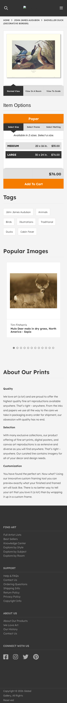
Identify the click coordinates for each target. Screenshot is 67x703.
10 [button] (46, 348)
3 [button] (21, 348)
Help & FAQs (11, 575)
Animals (42, 212)
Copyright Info (12, 600)
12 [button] (53, 348)
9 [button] (42, 348)
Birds (9, 221)
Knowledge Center (14, 543)
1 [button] (14, 348)
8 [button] (39, 348)
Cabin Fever (27, 231)
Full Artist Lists (12, 534)
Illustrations (26, 221)
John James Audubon (18, 212)
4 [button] (25, 348)
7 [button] (35, 348)
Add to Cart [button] (34, 184)
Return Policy (11, 592)
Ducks (9, 231)
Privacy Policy (11, 596)
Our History (10, 629)
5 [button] (28, 348)
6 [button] (32, 348)
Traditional (47, 221)
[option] (33, 300)
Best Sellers (10, 539)
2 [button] (17, 348)
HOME (6, 20)
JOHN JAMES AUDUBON (27, 20)
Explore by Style (13, 547)
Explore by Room (14, 555)
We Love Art (10, 625)
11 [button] (50, 348)
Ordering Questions (15, 584)
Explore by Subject (14, 551)
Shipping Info (11, 588)
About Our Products (15, 620)
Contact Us (10, 580)
